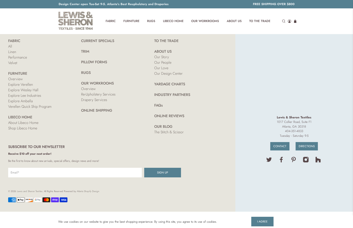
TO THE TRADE (166, 40)
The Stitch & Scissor (169, 132)
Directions (307, 146)
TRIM (85, 51)
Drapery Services (94, 99)
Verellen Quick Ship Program (29, 106)
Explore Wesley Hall (23, 90)
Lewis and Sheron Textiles (29, 191)
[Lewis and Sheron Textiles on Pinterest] (293, 161)
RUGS (86, 72)
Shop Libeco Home (22, 128)
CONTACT (279, 146)
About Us (234, 21)
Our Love (161, 68)
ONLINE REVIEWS (169, 116)
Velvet (12, 63)
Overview (15, 79)
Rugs (151, 21)
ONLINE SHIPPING (96, 110)
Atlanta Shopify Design (88, 191)
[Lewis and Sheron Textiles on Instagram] (306, 161)
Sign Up (162, 172)
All (10, 46)
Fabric (111, 21)
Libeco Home (173, 21)
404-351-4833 (294, 131)
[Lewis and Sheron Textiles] (75, 21)
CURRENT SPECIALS (97, 40)
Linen (12, 51)
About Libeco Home (23, 122)
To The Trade (259, 21)
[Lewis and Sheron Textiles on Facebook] (281, 161)
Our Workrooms (205, 21)
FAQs (158, 105)
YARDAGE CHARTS (169, 84)
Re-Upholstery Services (98, 94)
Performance (17, 57)
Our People (162, 62)
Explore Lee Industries (24, 95)
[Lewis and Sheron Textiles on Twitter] (269, 161)
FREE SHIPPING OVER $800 (274, 4)
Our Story (161, 57)
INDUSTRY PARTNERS (172, 94)
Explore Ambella (20, 101)
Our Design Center (168, 73)
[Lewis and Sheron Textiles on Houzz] (318, 161)
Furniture (131, 21)
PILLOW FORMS (94, 62)
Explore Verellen (20, 84)
